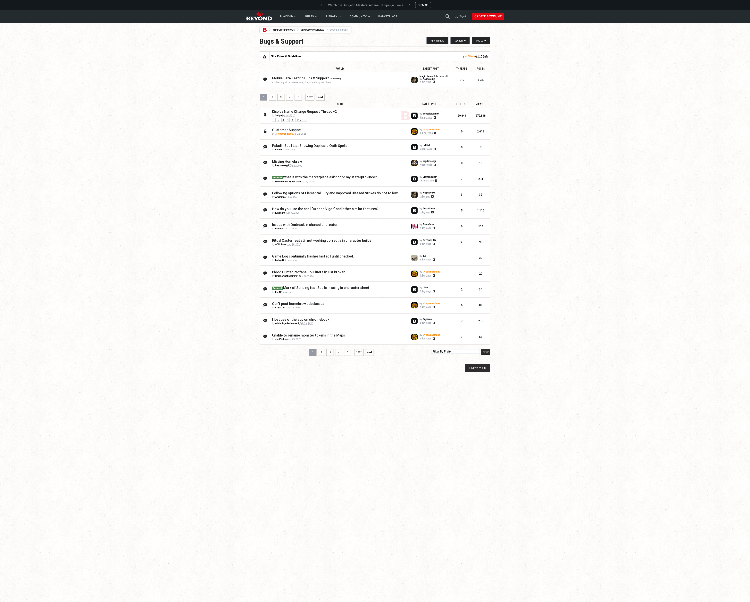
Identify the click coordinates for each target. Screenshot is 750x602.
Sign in (463, 16)
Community (358, 16)
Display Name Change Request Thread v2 (304, 111)
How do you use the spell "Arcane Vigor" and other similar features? (325, 209)
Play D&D (286, 16)
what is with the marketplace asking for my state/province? (330, 177)
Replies (460, 104)
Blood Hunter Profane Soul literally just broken (308, 272)
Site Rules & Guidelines (286, 56)
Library (331, 16)
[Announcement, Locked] (265, 56)
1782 (310, 97)
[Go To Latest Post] (433, 81)
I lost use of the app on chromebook (300, 319)
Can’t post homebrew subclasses (298, 304)
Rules (309, 16)
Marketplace (387, 16)
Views (479, 104)
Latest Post (430, 104)
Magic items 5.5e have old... (435, 76)
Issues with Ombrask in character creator (305, 225)
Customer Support (287, 130)
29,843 (462, 115)
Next (320, 97)
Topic (339, 104)
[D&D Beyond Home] (259, 16)
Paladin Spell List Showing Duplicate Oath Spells (309, 146)
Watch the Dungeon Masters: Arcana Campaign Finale (365, 5)
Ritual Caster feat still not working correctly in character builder (322, 240)
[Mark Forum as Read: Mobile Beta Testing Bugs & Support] (265, 79)
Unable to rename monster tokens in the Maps (308, 335)
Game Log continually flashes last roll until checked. (313, 256)
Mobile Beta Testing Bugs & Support (300, 78)
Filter (485, 351)
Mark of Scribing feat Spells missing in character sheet (326, 288)
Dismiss (423, 5)
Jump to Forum (477, 368)
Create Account (488, 16)
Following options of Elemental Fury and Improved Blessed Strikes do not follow (335, 193)
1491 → (301, 119)
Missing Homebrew (287, 161)
